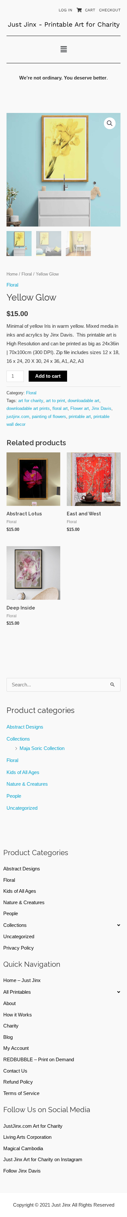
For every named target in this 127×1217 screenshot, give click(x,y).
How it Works (17, 1014)
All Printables (17, 992)
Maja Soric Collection (42, 748)
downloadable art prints (28, 408)
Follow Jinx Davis (22, 1171)
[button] (63, 49)
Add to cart (48, 376)
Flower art (79, 408)
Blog (8, 1037)
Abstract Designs (25, 727)
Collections (18, 739)
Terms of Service (21, 1093)
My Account (16, 1048)
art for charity (30, 400)
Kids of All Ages (23, 772)
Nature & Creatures (27, 784)
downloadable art (83, 400)
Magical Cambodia (23, 1148)
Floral (12, 760)
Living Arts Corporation (27, 1137)
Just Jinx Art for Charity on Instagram (42, 1159)
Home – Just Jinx (22, 980)
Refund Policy (18, 1082)
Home (12, 274)
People (14, 796)
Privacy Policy (18, 948)
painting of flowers (49, 416)
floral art (60, 408)
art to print (55, 400)
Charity (11, 1025)
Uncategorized (22, 808)
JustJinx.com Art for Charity (33, 1126)
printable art (80, 416)
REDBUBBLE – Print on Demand (38, 1059)
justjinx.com (18, 416)
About (9, 1003)
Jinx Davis (101, 408)
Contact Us (15, 1071)
